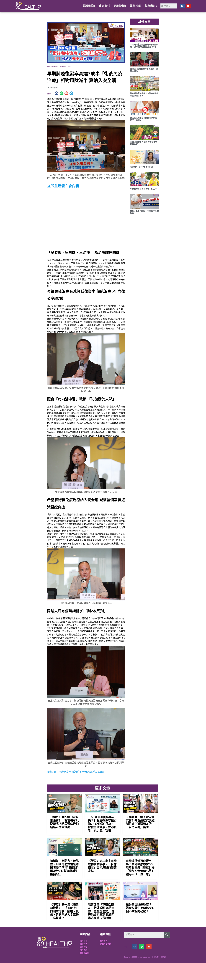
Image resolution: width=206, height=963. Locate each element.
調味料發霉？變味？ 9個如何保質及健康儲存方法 (144, 94)
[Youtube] (188, 6)
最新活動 (120, 6)
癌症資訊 (67, 67)
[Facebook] (182, 6)
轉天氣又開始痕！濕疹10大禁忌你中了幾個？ (143, 119)
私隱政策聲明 (105, 944)
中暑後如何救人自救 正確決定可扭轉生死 (143, 143)
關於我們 (103, 941)
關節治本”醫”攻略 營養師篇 (141, 166)
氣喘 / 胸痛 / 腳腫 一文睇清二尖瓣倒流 (144, 212)
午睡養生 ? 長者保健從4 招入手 (143, 189)
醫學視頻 (135, 6)
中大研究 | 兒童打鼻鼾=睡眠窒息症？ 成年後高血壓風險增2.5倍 (144, 45)
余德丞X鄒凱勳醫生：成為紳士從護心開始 (144, 70)
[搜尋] (167, 935)
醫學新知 (89, 6)
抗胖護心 (151, 6)
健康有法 (104, 6)
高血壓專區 (84, 953)
